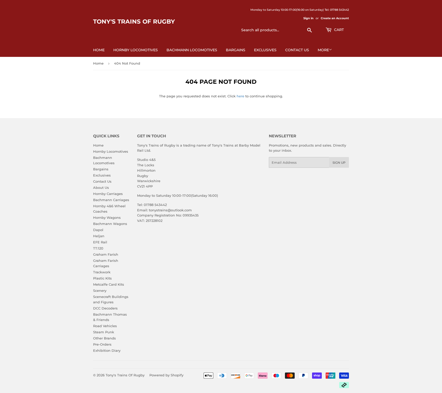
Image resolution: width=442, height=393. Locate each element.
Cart (338, 29)
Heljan (98, 236)
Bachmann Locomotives (192, 50)
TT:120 (98, 248)
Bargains (235, 50)
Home (99, 50)
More (323, 50)
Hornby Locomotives (135, 50)
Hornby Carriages (108, 194)
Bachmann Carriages (111, 200)
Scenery (99, 290)
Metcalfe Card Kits (108, 284)
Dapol (98, 230)
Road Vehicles (105, 326)
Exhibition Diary (106, 350)
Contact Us (297, 50)
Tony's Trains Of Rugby (134, 21)
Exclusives (265, 50)
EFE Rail (100, 242)
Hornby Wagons (107, 217)
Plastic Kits (102, 278)
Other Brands (104, 338)
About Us (101, 187)
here (240, 96)
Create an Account (335, 18)
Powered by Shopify (166, 375)
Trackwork (101, 272)
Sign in (308, 18)
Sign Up (339, 162)
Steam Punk (103, 332)
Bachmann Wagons (110, 224)
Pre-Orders (102, 344)
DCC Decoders (105, 308)
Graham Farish (105, 254)
